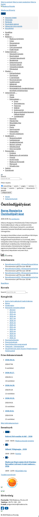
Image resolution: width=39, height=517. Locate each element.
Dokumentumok (11, 199)
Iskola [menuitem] (12, 95)
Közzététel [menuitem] (9, 28)
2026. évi (13, 338)
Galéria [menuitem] (8, 168)
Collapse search (6, 192)
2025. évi (13, 336)
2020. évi (13, 325)
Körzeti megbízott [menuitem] (17, 134)
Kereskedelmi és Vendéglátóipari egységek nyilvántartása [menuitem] (22, 89)
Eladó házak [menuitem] (14, 49)
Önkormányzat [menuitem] (10, 52)
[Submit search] (27, 292)
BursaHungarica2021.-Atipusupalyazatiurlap (21, 268)
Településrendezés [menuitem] (17, 67)
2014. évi (13, 312)
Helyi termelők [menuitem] (15, 149)
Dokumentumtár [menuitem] (16, 62)
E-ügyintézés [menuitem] (14, 77)
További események (8, 475)
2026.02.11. (9, 411)
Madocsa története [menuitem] (17, 39)
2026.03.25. (10, 398)
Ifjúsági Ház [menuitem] (14, 121)
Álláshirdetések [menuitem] (15, 86)
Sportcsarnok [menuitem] (15, 129)
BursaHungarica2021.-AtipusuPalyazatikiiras (21, 264)
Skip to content (6, 2)
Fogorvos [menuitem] (17, 105)
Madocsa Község (8, 10)
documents (30, 188)
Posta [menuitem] (12, 127)
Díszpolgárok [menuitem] (15, 43)
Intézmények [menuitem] (10, 93)
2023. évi (13, 331)
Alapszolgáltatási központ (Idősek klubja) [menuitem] (24, 113)
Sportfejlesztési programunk (16, 344)
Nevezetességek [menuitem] (16, 138)
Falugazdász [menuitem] (14, 131)
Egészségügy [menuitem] (14, 99)
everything (7, 186)
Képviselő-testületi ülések (15, 307)
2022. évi (13, 329)
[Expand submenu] (13, 37)
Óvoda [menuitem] (12, 97)
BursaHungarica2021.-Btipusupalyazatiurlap (21, 277)
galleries (20, 188)
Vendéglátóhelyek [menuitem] (16, 142)
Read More (5, 283)
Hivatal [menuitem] (8, 71)
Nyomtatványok (11, 342)
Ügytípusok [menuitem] (14, 75)
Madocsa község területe (24, 441)
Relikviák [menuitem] (8, 22)
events (12, 188)
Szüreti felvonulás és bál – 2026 (18, 436)
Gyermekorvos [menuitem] (19, 103)
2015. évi (13, 314)
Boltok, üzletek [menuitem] (15, 144)
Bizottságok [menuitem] (14, 56)
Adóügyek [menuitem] (13, 84)
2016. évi (13, 316)
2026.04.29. (10, 385)
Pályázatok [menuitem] (14, 69)
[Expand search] (2, 174)
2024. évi (13, 333)
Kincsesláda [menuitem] (9, 151)
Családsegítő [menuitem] (19, 116)
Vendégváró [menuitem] (9, 136)
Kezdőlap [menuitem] (8, 32)
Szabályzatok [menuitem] (15, 82)
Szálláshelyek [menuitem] (15, 140)
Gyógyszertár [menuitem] (19, 110)
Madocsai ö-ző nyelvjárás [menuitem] (19, 155)
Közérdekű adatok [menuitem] (12, 24)
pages (23, 186)
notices (31, 186)
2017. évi (13, 318)
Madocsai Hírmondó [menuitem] (17, 162)
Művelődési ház (21, 471)
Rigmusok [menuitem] (13, 164)
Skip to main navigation (21, 2)
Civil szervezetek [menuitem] (16, 47)
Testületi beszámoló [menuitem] (17, 58)
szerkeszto (15, 219)
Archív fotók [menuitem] (14, 159)
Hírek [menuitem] (7, 34)
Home (7, 197)
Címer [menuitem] (12, 41)
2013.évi (12, 310)
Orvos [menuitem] (16, 101)
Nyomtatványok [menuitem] (16, 80)
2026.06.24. (10, 360)
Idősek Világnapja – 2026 (16, 449)
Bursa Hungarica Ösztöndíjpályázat (12, 212)
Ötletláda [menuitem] (8, 20)
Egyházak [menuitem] (13, 45)
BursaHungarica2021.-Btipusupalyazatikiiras (21, 273)
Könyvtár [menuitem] (13, 118)
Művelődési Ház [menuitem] (15, 123)
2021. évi (13, 327)
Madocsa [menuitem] (8, 36)
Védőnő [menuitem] (16, 108)
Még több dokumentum (9, 423)
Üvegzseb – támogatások (14, 346)
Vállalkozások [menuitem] (15, 146)
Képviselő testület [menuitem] (16, 54)
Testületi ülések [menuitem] (15, 65)
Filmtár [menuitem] (12, 157)
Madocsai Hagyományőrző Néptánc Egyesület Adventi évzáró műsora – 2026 (20, 464)
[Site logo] (8, 6)
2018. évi (13, 320)
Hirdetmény (9, 305)
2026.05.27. (9, 373)
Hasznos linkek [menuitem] (10, 17)
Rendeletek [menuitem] (14, 60)
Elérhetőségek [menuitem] (15, 73)
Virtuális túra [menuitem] (14, 166)
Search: (3, 176)
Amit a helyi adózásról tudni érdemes (19, 301)
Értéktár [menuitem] (13, 153)
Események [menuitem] (9, 170)
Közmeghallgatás (12, 340)
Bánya (7, 303)
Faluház (18, 454)
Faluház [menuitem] (12, 125)
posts (16, 186)
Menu (3, 13)
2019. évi (13, 323)
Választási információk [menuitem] (13, 26)
